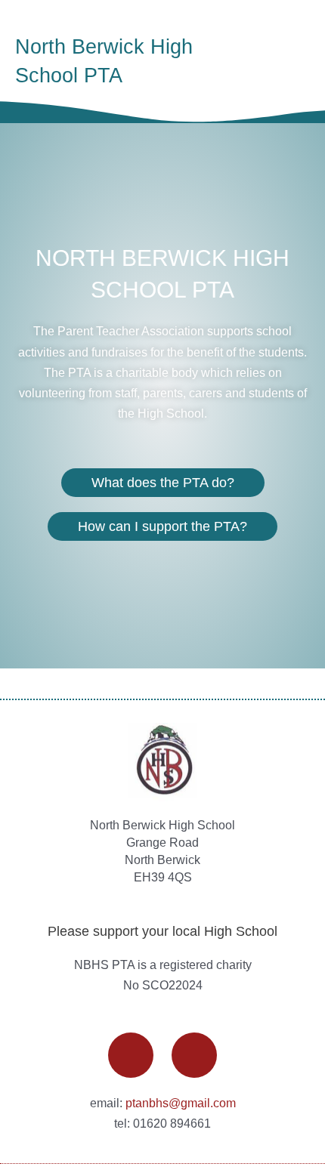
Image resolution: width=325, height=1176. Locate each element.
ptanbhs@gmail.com (180, 1103)
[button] (289, 61)
